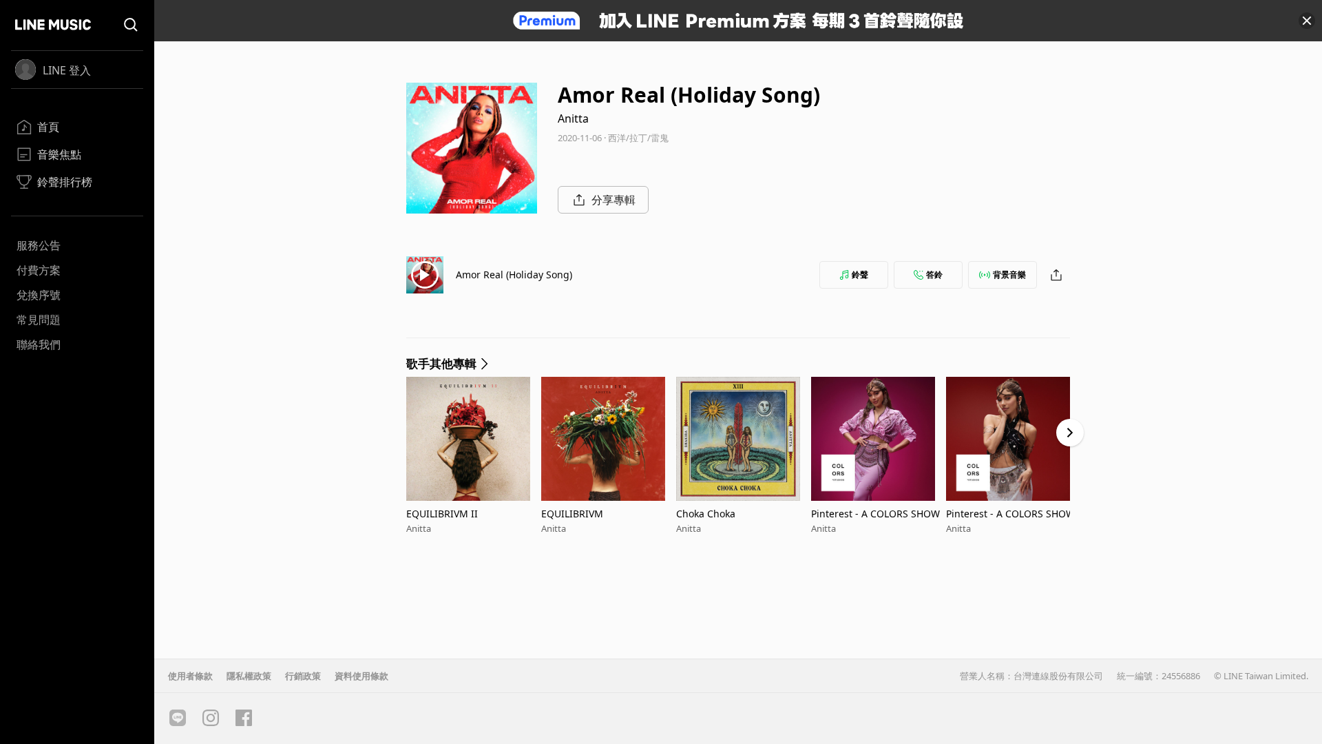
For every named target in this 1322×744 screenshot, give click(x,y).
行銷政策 (303, 675)
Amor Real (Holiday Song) (514, 274)
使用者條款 (190, 675)
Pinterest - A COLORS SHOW (875, 513)
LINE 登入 (67, 70)
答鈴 (934, 274)
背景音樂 (1009, 274)
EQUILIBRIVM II (442, 513)
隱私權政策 (249, 675)
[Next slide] (1070, 432)
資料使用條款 (361, 675)
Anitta (573, 118)
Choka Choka (705, 513)
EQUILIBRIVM (572, 513)
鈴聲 (860, 274)
